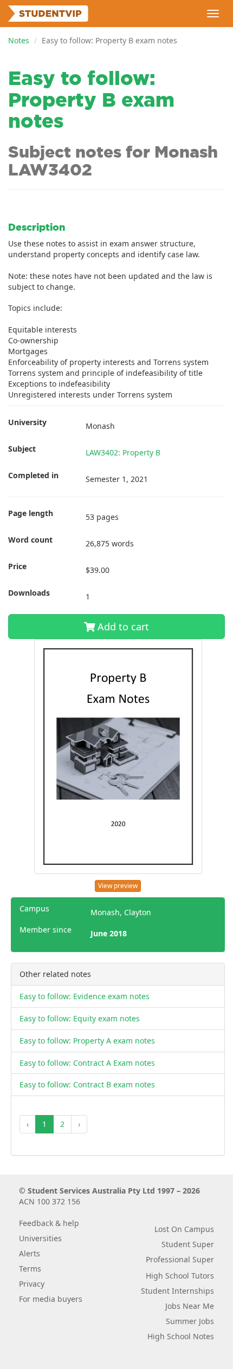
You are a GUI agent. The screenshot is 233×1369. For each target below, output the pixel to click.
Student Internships (177, 1291)
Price (17, 566)
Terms (30, 1268)
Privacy (31, 1284)
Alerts (29, 1253)
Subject (22, 449)
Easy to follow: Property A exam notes (87, 1040)
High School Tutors (180, 1275)
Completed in (33, 475)
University (27, 422)
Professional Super (180, 1259)
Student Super (187, 1244)
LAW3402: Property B (123, 452)
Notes (18, 40)
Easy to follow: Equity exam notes (80, 1018)
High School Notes (180, 1336)
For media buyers (50, 1299)
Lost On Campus (184, 1229)
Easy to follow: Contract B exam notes (87, 1084)
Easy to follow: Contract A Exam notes (87, 1063)
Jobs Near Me (189, 1306)
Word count (30, 539)
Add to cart (122, 626)
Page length (30, 513)
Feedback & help (49, 1223)
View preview (118, 885)
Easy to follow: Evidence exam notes (85, 996)
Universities (40, 1238)
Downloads (29, 593)
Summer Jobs (190, 1321)
